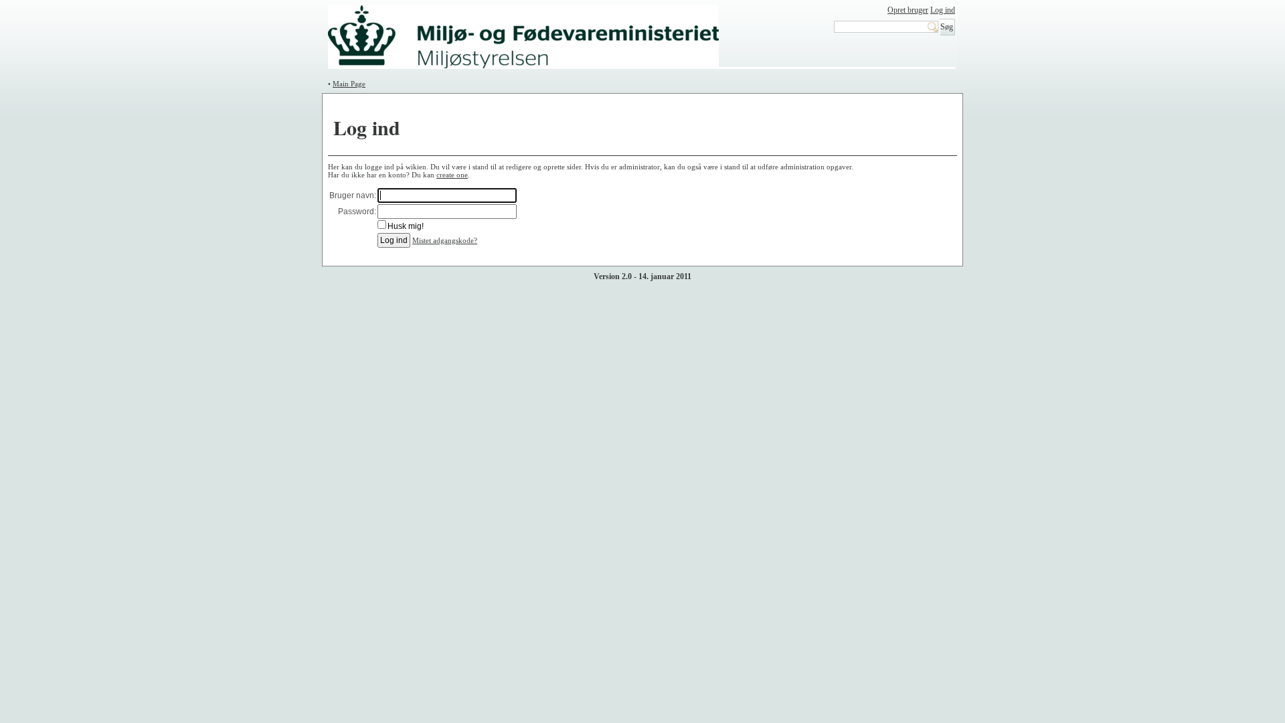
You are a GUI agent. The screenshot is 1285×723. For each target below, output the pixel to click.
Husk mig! (406, 226)
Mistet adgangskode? (444, 240)
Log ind (942, 10)
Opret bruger (907, 10)
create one (452, 175)
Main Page (349, 84)
